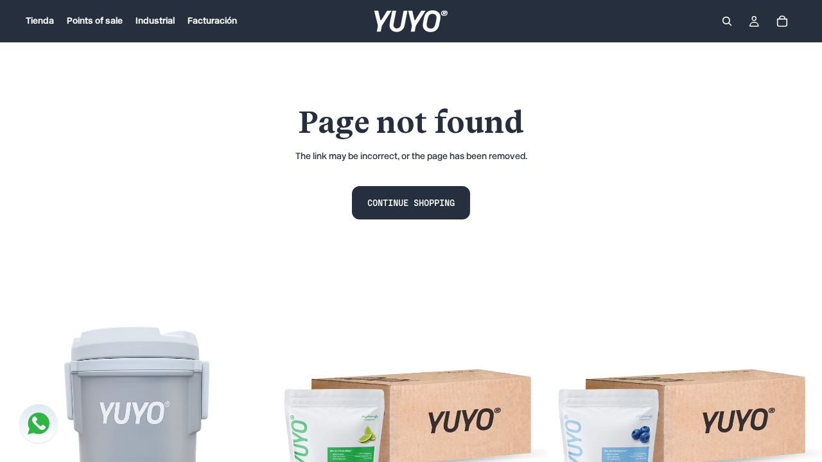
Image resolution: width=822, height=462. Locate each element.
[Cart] (782, 21)
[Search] (727, 21)
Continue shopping (411, 202)
